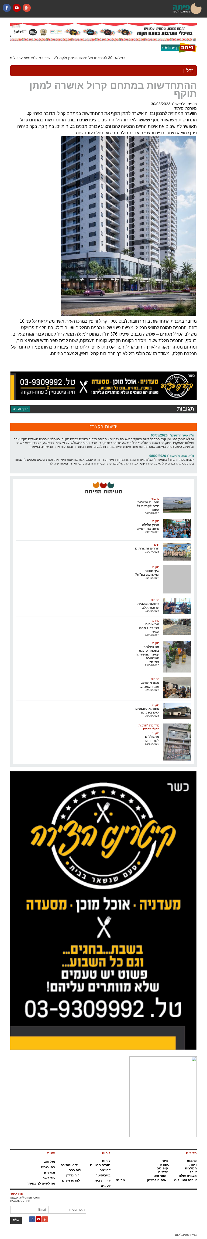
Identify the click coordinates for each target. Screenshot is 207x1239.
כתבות (192, 1161)
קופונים (162, 1168)
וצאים (162, 1172)
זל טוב (48, 1161)
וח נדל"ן (72, 1175)
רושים (104, 1170)
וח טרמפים (70, 1180)
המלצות (191, 1168)
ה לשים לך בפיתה (39, 1183)
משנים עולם (188, 1176)
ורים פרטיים (99, 1165)
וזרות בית (102, 1180)
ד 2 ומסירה (69, 1165)
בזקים (48, 1173)
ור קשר (48, 1178)
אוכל (193, 1172)
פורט (163, 1164)
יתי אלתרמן (155, 1180)
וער (164, 1161)
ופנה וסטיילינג (184, 1180)
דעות (193, 1164)
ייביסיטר (102, 1175)
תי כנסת (47, 1167)
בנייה (186, 1234)
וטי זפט (159, 1176)
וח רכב (74, 1170)
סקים (105, 1185)
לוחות (106, 1161)
